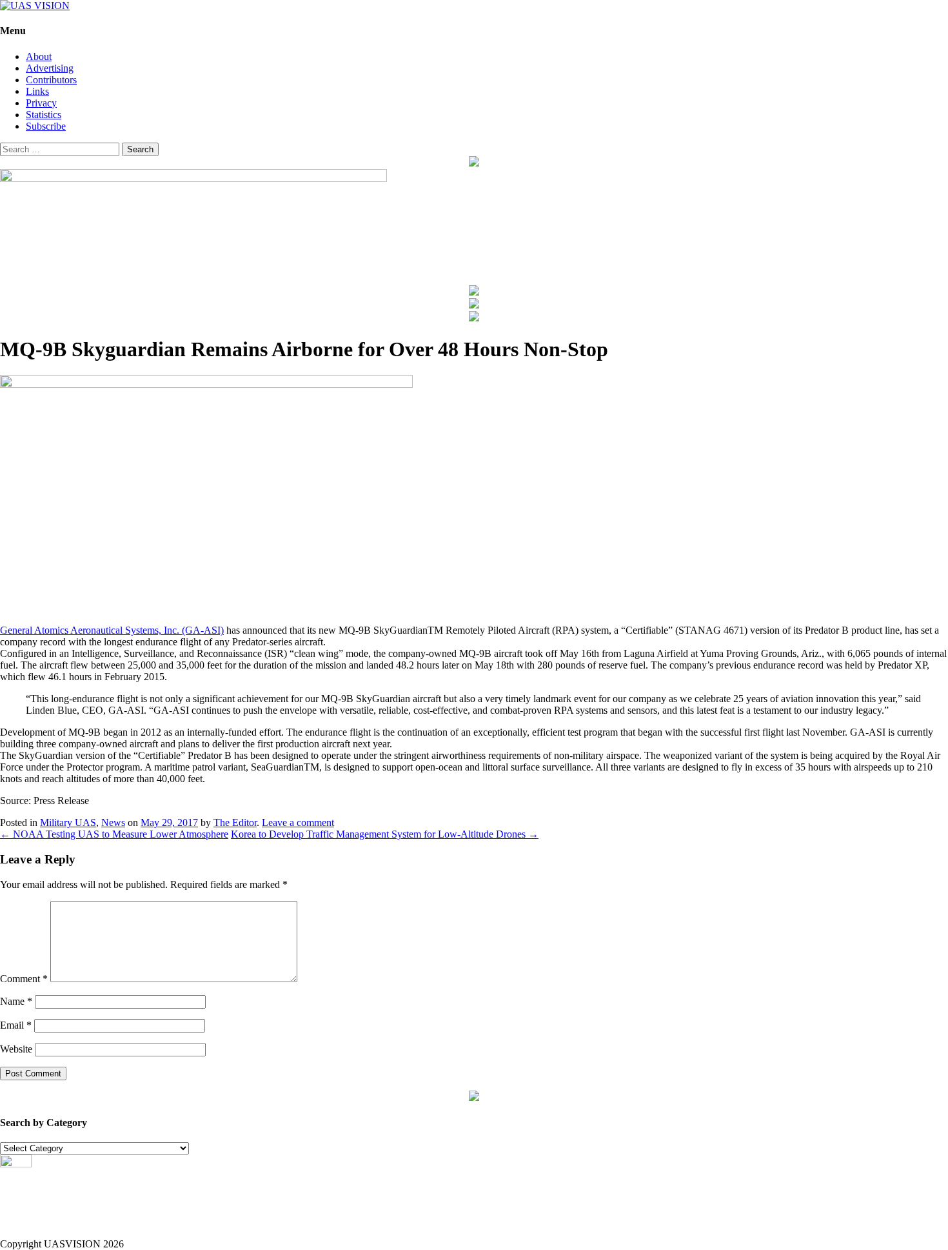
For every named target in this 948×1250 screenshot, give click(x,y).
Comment (24, 978)
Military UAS (68, 822)
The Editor (235, 822)
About (39, 56)
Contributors (51, 79)
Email (16, 1025)
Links (37, 91)
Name (16, 1001)
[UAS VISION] (35, 5)
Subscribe (46, 126)
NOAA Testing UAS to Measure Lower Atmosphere (114, 834)
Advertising (50, 68)
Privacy (41, 102)
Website (16, 1048)
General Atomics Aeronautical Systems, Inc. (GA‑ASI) (112, 630)
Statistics (43, 114)
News (113, 822)
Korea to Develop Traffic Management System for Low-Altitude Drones (384, 834)
